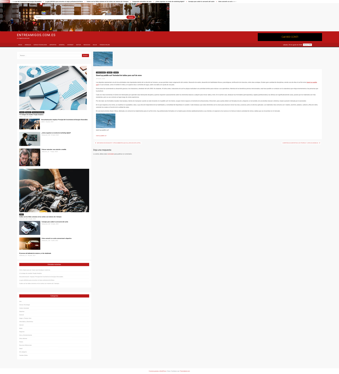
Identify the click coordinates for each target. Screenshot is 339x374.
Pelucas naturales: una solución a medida (54, 149)
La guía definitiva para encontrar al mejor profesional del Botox (23, 1)
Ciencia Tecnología (40, 44)
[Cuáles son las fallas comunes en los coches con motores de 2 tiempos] (54, 190)
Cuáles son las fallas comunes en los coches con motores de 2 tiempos (67, 1)
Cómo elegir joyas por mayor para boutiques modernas (34, 270)
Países (21, 342)
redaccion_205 (23, 219)
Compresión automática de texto (101, 1)
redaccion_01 (45, 151)
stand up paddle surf (101, 135)
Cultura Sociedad (101, 72)
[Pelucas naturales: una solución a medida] (29, 157)
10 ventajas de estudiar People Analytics (31, 115)
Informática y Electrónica (26, 321)
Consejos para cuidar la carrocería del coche (161, 1)
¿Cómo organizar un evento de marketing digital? (129, 1)
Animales (28, 44)
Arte (20, 301)
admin (21, 116)
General (62, 44)
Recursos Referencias (38, 112)
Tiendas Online (104, 44)
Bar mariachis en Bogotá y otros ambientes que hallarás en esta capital (119, 143)
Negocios (87, 44)
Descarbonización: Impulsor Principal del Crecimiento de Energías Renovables (64, 120)
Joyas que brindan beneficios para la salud (224, 1)
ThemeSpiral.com (185, 371)
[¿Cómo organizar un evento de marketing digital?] (29, 139)
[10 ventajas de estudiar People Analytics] (53, 88)
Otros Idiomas (23, 338)
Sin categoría (23, 352)
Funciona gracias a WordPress (157, 371)
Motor (78, 44)
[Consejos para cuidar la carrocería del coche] (29, 228)
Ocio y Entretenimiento (25, 335)
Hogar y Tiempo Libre (25, 318)
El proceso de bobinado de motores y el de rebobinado (35, 253)
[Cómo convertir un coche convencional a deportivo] (29, 243)
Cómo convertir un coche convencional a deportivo (193, 1)
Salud (95, 44)
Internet (70, 44)
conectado (110, 154)
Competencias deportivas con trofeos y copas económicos (300, 143)
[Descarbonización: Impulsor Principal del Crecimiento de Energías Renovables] (29, 124)
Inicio (20, 44)
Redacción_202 (46, 135)
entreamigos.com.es (36, 35)
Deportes (53, 44)
